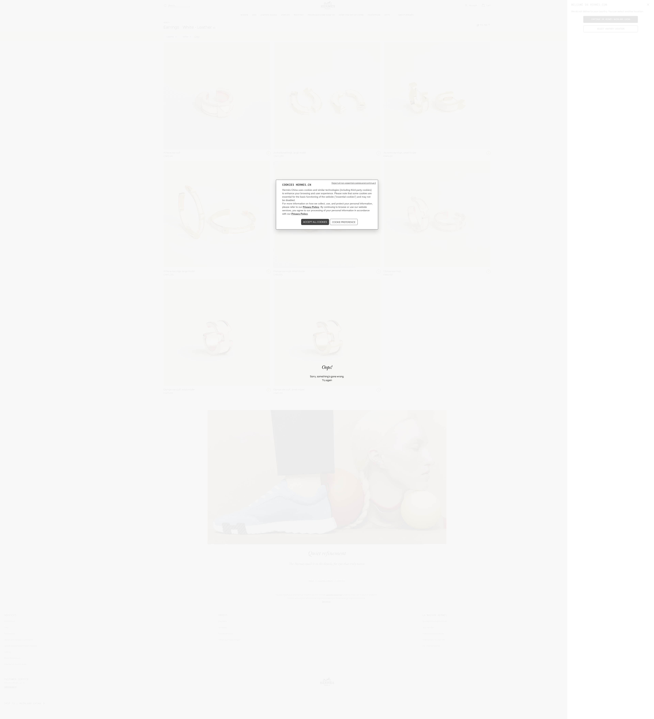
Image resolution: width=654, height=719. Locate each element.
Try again (327, 380)
